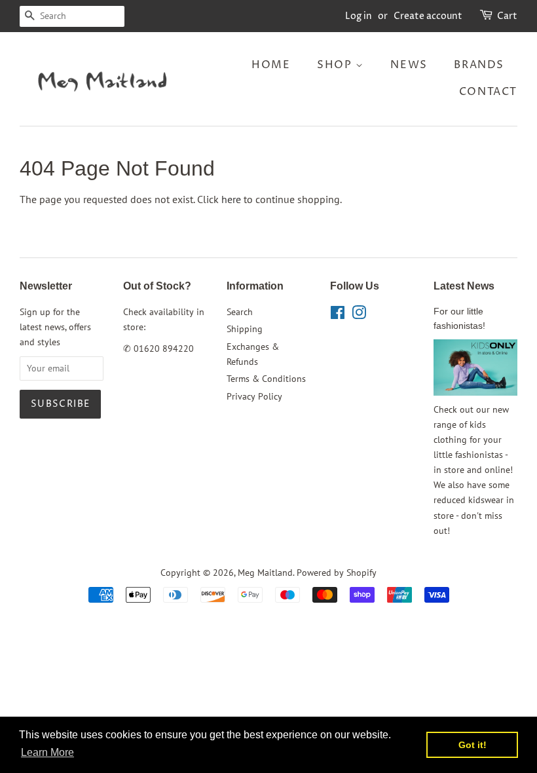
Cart (507, 16)
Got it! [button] (472, 745)
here (231, 199)
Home (270, 65)
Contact (488, 92)
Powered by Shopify (337, 572)
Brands (479, 65)
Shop (336, 65)
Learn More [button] (47, 752)
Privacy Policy (254, 396)
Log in (358, 16)
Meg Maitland (265, 572)
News (408, 65)
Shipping (245, 329)
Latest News (464, 286)
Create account (428, 16)
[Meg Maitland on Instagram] (359, 315)
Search (240, 312)
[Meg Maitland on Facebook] (337, 315)
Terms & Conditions (266, 379)
